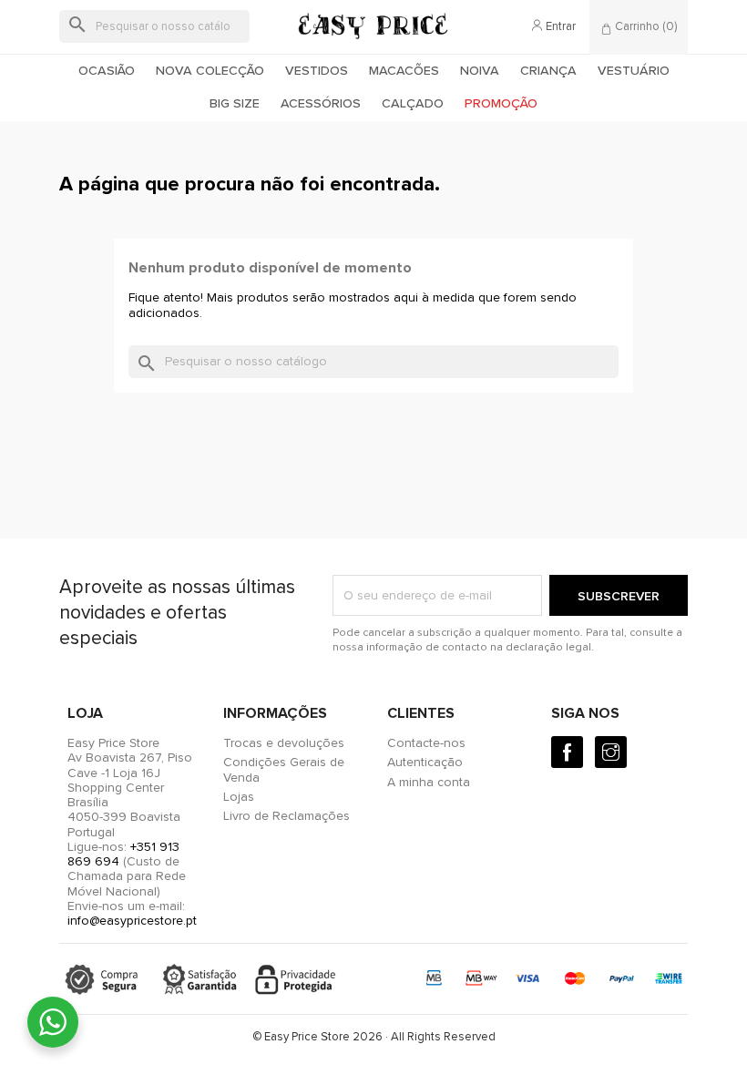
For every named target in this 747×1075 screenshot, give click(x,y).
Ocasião (106, 70)
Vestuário (634, 70)
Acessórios (321, 103)
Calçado (413, 103)
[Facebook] (567, 752)
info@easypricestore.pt (132, 920)
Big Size (235, 103)
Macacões (404, 70)
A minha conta (428, 782)
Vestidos (316, 70)
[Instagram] (611, 752)
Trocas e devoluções (283, 743)
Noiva (479, 70)
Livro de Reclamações (286, 816)
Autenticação (425, 762)
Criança (548, 70)
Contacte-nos (426, 743)
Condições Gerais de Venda (283, 769)
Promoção (501, 103)
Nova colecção (210, 70)
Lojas (238, 796)
